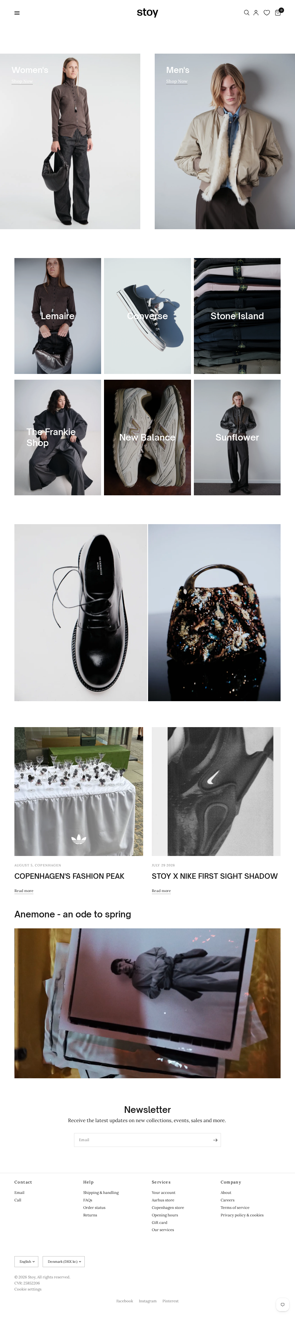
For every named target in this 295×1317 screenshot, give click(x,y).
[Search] (246, 13)
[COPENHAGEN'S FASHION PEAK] (78, 791)
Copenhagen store (168, 1207)
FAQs (87, 1200)
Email (19, 1192)
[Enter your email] (215, 1140)
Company (231, 1182)
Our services (163, 1229)
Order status (94, 1207)
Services (161, 1182)
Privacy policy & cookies (242, 1215)
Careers (228, 1200)
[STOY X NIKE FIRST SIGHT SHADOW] (216, 791)
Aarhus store (163, 1200)
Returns (90, 1215)
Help (88, 1182)
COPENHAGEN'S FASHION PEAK (69, 876)
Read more (23, 890)
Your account (163, 1192)
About (226, 1192)
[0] (277, 13)
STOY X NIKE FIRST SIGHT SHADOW (215, 876)
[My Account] (255, 13)
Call (17, 1200)
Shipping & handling (101, 1192)
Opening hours (165, 1215)
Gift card (159, 1222)
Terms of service (235, 1207)
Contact (23, 1182)
